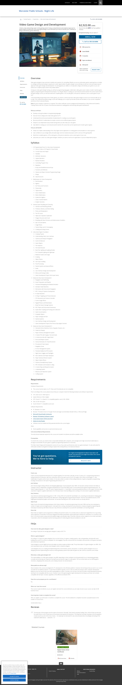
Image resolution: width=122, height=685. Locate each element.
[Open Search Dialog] (101, 2)
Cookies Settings (14, 680)
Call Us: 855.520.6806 (96, 19)
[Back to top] (61, 669)
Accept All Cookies (14, 676)
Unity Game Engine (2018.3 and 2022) (43, 418)
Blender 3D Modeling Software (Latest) (43, 416)
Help (78, 674)
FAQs (21, 90)
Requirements (23, 84)
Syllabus (22, 81)
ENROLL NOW (90, 37)
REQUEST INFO (96, 69)
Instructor (22, 87)
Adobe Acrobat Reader (39, 421)
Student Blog (92, 671)
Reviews (22, 93)
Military (78, 671)
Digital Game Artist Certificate (63, 651)
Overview (22, 78)
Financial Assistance (81, 672)
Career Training (52, 671)
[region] (14, 672)
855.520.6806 (23, 104)
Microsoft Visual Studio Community (42, 414)
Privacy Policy (63, 681)
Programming (35, 19)
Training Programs (27, 19)
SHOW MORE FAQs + (36, 603)
